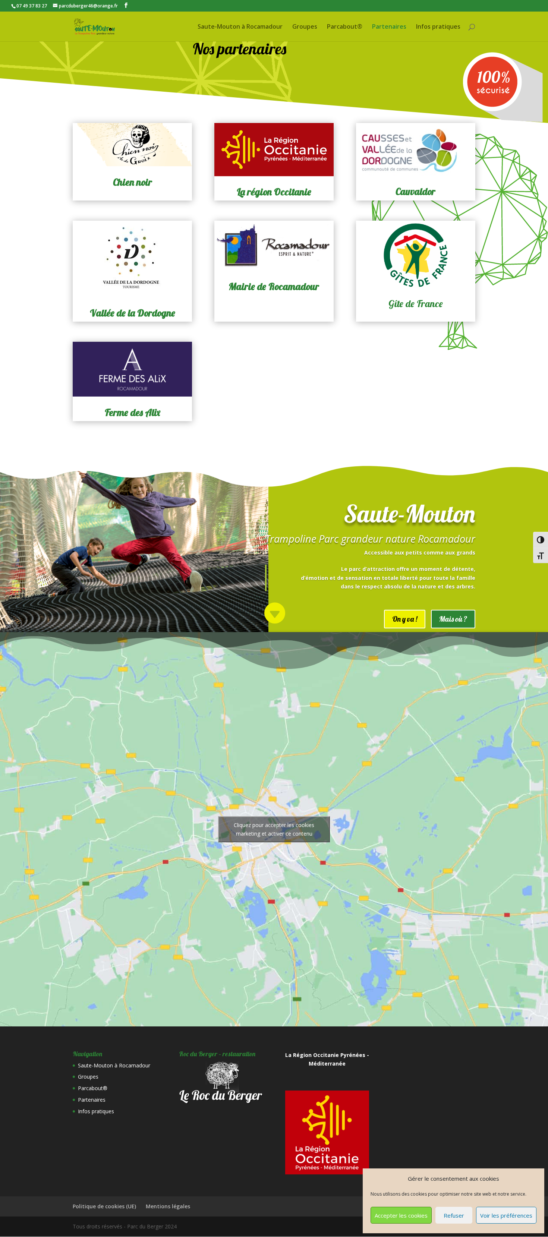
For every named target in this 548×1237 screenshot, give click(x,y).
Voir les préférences (506, 1215)
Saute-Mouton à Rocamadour (240, 27)
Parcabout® (344, 27)
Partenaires (389, 27)
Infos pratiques (438, 27)
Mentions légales (168, 1206)
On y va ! (404, 619)
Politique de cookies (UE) (104, 1206)
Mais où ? (453, 619)
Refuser (454, 1215)
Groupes (304, 27)
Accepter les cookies (401, 1215)
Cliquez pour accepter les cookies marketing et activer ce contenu (274, 829)
